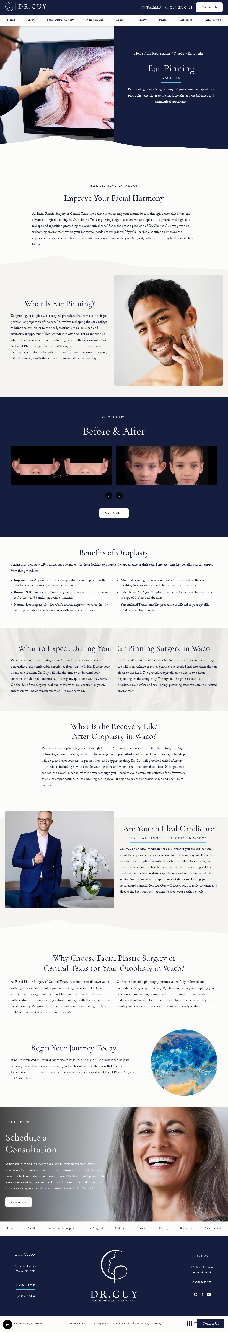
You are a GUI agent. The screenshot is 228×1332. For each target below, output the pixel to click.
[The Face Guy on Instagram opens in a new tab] (195, 1294)
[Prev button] (109, 495)
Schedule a (31, 1138)
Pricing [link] (163, 20)
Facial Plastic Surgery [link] (60, 20)
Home (138, 54)
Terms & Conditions (80, 1323)
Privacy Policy (101, 1323)
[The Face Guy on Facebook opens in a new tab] (202, 1294)
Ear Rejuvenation (158, 54)
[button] (7, 1324)
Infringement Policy (122, 1323)
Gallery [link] (120, 20)
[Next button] (119, 495)
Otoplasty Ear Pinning (188, 54)
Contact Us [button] (211, 1324)
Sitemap (157, 1323)
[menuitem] (11, 20)
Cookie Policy (142, 1323)
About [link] (30, 20)
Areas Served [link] (213, 20)
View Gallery (114, 514)
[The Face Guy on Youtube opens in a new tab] (208, 1294)
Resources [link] (186, 20)
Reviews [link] (143, 20)
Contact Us (209, 8)
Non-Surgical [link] (94, 20)
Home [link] (11, 20)
